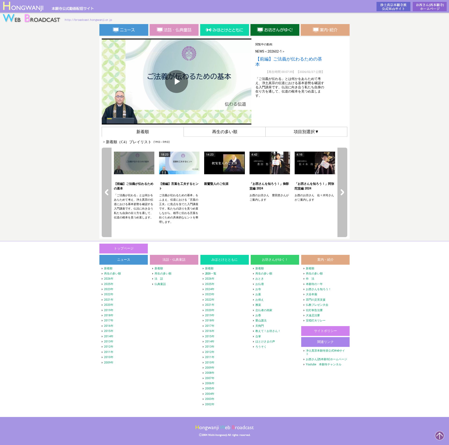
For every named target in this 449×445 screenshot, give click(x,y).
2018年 (108, 315)
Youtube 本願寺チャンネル (323, 364)
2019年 (108, 310)
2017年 (108, 320)
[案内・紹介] (325, 30)
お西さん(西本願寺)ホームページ (326, 359)
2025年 (108, 284)
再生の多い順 (112, 273)
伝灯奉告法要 (314, 310)
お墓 (258, 294)
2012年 (108, 346)
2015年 (108, 331)
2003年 (209, 399)
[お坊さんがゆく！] (274, 30)
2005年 (209, 388)
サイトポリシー (325, 331)
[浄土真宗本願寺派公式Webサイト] (393, 6)
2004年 (209, 393)
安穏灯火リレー (316, 320)
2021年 (108, 299)
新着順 (108, 268)
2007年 (209, 378)
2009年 (108, 362)
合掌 (258, 336)
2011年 (108, 352)
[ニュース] (123, 30)
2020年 (108, 304)
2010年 (108, 357)
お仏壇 (259, 284)
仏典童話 (160, 284)
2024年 (209, 289)
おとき (259, 278)
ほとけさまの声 (265, 341)
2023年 (108, 289)
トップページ (58, 11)
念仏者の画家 (263, 310)
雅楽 (258, 304)
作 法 (310, 278)
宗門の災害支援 (316, 299)
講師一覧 (210, 273)
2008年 (209, 372)
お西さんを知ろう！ (318, 289)
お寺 (258, 289)
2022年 (108, 294)
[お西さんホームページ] (430, 6)
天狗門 (259, 326)
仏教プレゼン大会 (317, 304)
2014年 (108, 336)
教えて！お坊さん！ (268, 331)
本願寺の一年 (314, 284)
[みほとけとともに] (224, 30)
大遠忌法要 (313, 315)
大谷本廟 (311, 294)
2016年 (108, 326)
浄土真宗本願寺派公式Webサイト (325, 352)
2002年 (209, 404)
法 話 (159, 278)
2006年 (209, 383)
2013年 (108, 341)
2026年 (108, 278)
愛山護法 (261, 320)
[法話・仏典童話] (174, 30)
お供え (259, 299)
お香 (258, 315)
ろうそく (261, 346)
